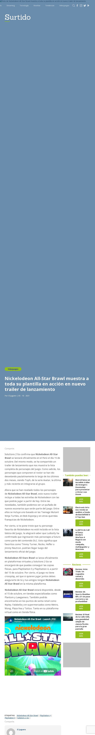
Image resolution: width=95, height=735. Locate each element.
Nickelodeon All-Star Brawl (27, 715)
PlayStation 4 (45, 715)
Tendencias (49, 5)
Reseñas (37, 5)
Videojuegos (64, 5)
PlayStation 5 (10, 718)
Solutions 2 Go (23, 718)
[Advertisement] (33, 696)
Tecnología (24, 5)
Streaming (11, 5)
